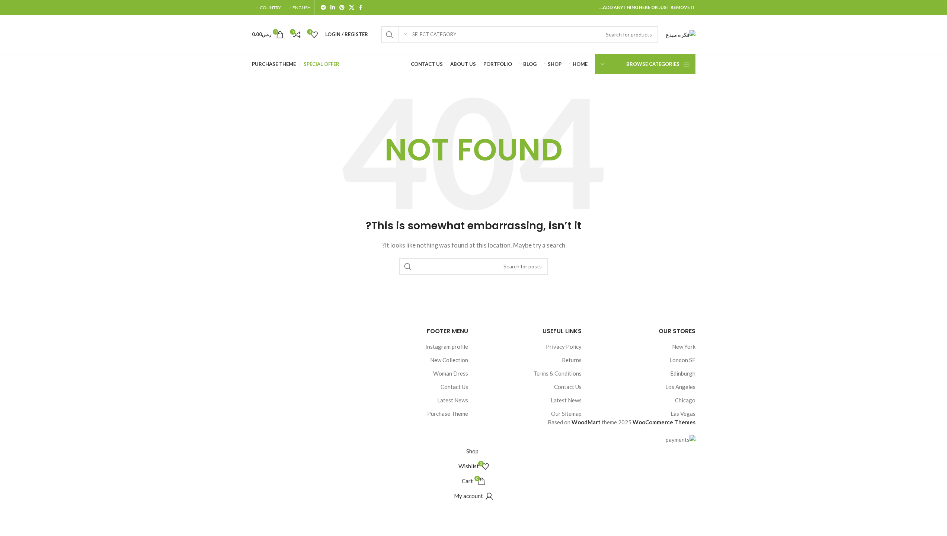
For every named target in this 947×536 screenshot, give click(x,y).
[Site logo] (680, 33)
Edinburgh (682, 373)
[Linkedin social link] (332, 8)
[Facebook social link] (360, 8)
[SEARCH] (389, 34)
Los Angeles (680, 386)
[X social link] (351, 8)
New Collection (449, 360)
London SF (682, 360)
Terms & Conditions (558, 373)
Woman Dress (450, 373)
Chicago (685, 400)
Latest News (566, 400)
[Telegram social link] (323, 8)
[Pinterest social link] (342, 8)
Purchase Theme (447, 413)
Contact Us (568, 386)
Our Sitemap (566, 413)
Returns (572, 360)
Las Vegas (683, 413)
